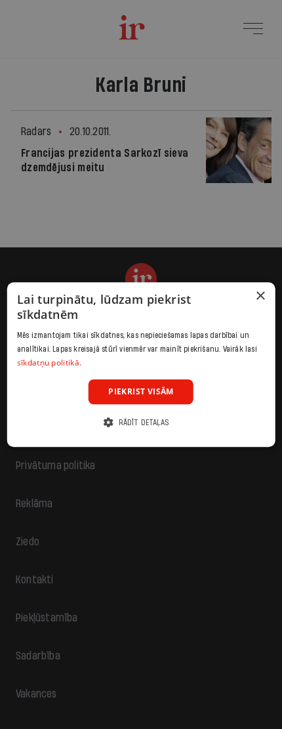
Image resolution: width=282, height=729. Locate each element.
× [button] (260, 296)
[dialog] (141, 365)
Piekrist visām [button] (141, 391)
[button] (141, 422)
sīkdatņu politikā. (49, 362)
